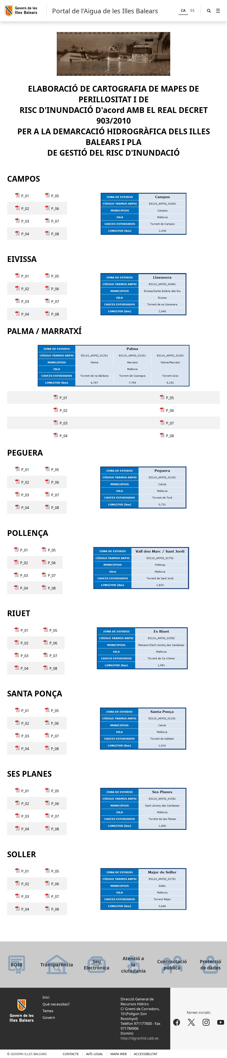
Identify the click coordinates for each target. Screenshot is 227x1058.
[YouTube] (221, 1022)
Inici (46, 997)
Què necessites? (56, 1004)
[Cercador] (209, 11)
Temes (48, 1010)
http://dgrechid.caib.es (140, 1038)
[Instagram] (206, 1022)
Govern (49, 1017)
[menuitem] (218, 11)
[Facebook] (176, 1022)
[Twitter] (191, 1022)
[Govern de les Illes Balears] (25, 10)
